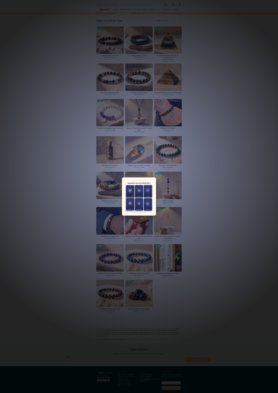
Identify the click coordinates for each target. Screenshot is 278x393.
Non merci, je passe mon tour (139, 212)
